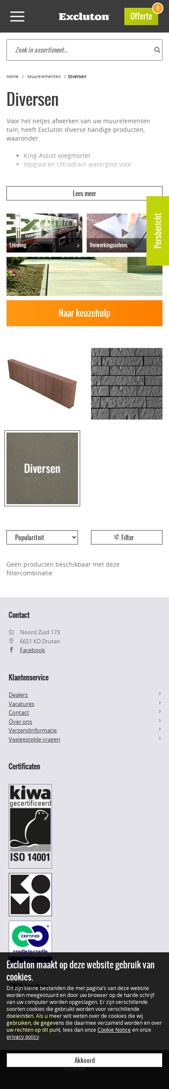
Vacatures (21, 704)
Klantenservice (29, 677)
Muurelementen (44, 76)
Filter (127, 537)
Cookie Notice (114, 1029)
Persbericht (158, 231)
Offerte (144, 15)
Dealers (18, 695)
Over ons (20, 721)
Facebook (32, 650)
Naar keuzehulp (84, 313)
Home (12, 76)
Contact (19, 712)
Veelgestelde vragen (34, 739)
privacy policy (22, 1036)
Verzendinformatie (33, 730)
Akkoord (85, 1060)
